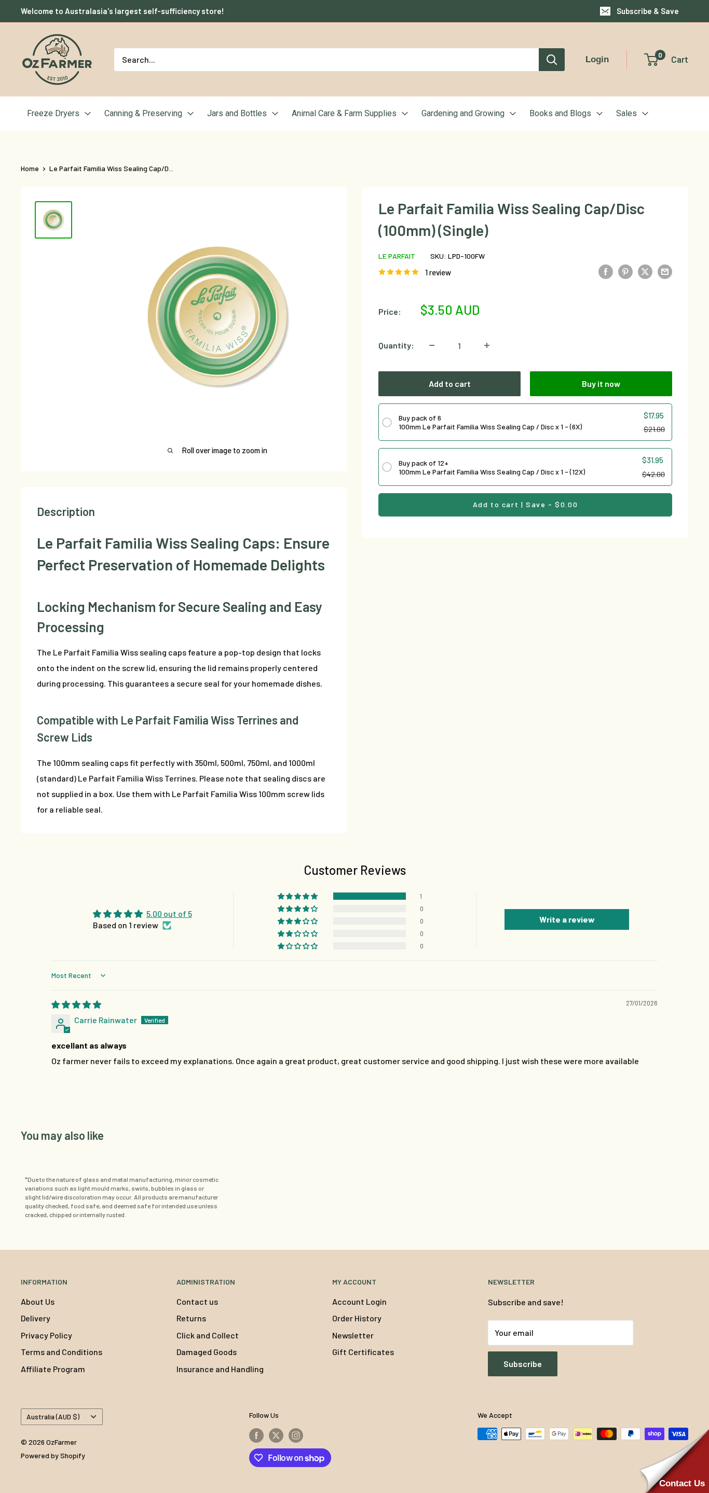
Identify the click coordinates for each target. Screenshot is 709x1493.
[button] (298, 896)
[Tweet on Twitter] (645, 271)
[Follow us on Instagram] (296, 1435)
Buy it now (601, 383)
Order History (356, 1318)
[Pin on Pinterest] (625, 271)
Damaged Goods (206, 1352)
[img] (76, 1004)
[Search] (552, 59)
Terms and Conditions (61, 1352)
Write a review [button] (567, 919)
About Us (37, 1301)
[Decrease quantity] (432, 345)
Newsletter (353, 1335)
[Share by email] (665, 271)
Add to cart (450, 383)
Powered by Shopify (53, 1455)
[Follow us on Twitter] (276, 1435)
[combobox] (326, 59)
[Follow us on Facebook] (256, 1435)
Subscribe (522, 1364)
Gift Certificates (363, 1352)
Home (30, 168)
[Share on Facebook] (605, 271)
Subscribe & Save (648, 11)
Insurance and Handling (220, 1369)
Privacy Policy (46, 1335)
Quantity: (396, 345)
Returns (191, 1318)
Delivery (35, 1318)
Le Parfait (396, 256)
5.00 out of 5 (169, 913)
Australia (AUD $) (52, 1416)
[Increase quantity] (487, 345)
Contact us (197, 1301)
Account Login (359, 1301)
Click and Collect (207, 1335)
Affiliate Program (53, 1369)
